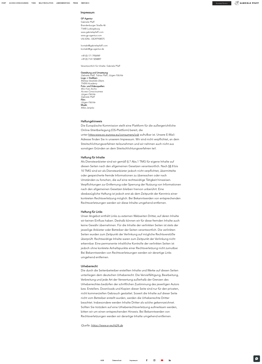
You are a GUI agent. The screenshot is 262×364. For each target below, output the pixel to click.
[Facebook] (146, 360)
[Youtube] (162, 360)
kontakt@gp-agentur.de (92, 49)
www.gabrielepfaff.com (92, 32)
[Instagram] (154, 360)
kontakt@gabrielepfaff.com (94, 45)
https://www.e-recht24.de (107, 325)
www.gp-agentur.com (91, 35)
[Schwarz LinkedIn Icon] (169, 360)
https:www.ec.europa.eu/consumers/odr (113, 134)
